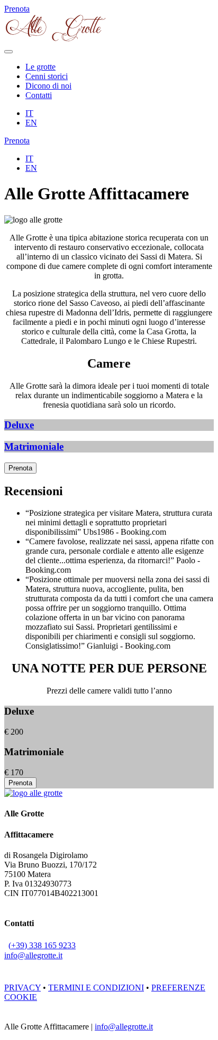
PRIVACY (22, 987)
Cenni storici (46, 76)
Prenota (20, 468)
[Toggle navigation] (8, 51)
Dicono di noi (48, 85)
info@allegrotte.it (33, 955)
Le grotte (40, 66)
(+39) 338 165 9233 (42, 945)
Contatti (38, 95)
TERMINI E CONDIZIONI (96, 987)
